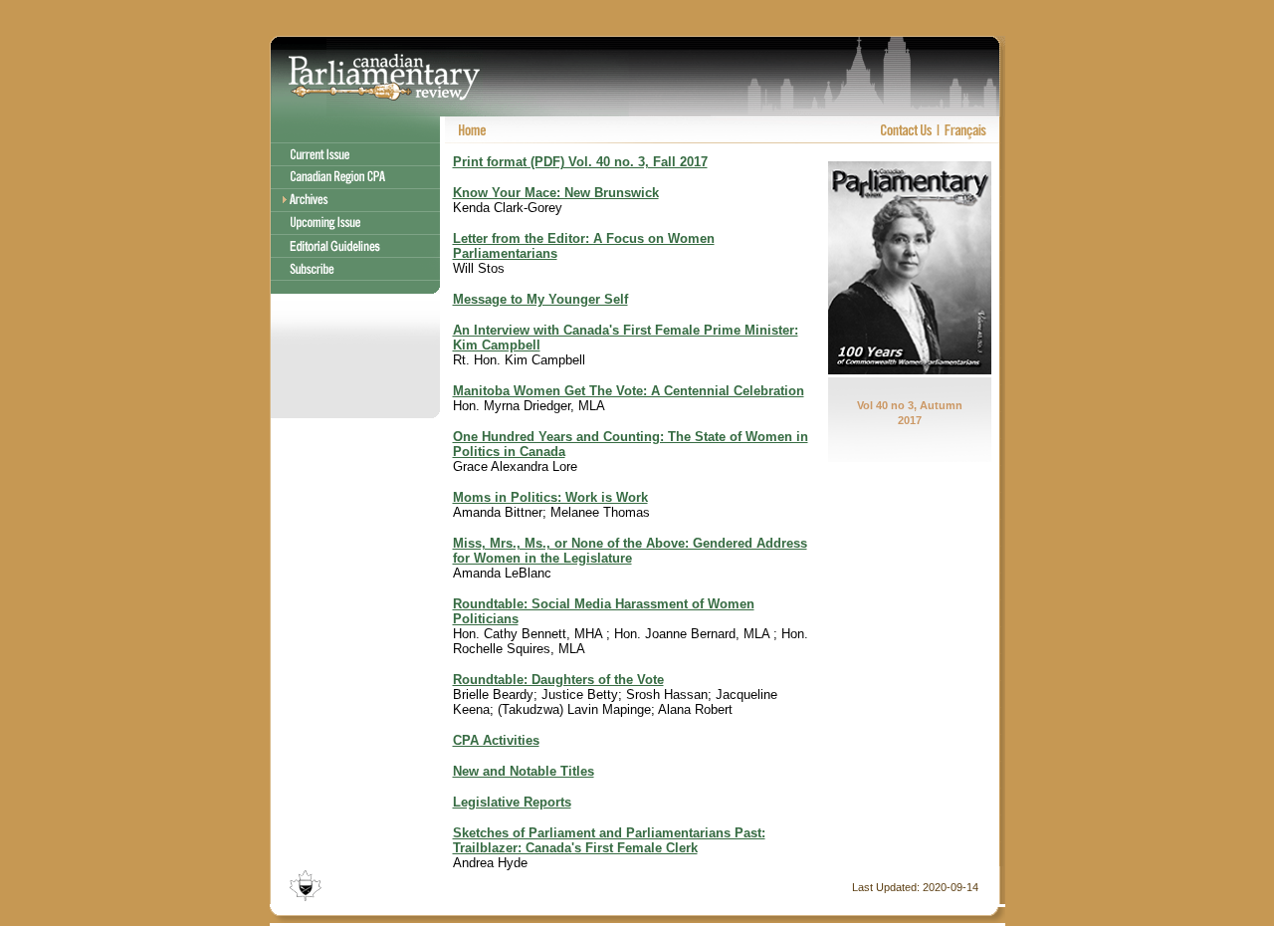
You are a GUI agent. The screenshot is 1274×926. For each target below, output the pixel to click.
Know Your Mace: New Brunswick (556, 192)
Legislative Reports (512, 802)
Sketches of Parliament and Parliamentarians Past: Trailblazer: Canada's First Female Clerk (609, 840)
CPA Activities (496, 740)
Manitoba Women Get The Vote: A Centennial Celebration (628, 390)
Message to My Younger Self (540, 299)
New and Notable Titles (523, 771)
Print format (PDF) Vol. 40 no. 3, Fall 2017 (580, 161)
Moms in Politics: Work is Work (550, 497)
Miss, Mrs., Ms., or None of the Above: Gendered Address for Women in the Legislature (630, 551)
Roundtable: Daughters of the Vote (558, 679)
